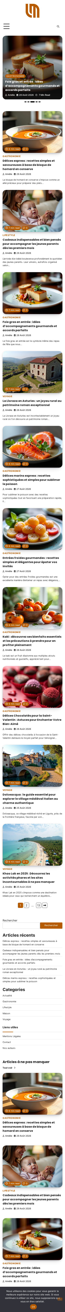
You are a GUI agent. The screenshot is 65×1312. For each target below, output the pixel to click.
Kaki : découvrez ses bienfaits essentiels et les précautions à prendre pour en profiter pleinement (32, 641)
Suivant (44, 905)
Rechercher (10, 920)
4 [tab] (35, 101)
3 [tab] (31, 101)
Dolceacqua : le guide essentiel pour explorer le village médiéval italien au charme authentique (30, 799)
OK (33, 1306)
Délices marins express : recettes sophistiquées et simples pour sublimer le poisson (31, 480)
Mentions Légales (12, 1036)
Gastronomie (12, 156)
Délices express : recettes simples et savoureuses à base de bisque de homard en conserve (29, 165)
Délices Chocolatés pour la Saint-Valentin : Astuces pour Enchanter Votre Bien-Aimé (32, 720)
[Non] (60, 1299)
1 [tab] (25, 101)
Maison (6, 1013)
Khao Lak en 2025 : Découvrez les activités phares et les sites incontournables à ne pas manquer (29, 878)
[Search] (58, 26)
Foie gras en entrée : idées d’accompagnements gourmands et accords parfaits (30, 326)
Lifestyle (9, 235)
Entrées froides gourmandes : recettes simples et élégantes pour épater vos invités (31, 562)
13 (38, 905)
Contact (7, 1042)
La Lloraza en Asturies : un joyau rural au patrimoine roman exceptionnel (32, 88)
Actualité (7, 995)
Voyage (11, 80)
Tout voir (7, 1067)
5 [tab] (39, 101)
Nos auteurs (9, 1048)
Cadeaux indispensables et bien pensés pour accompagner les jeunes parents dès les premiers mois (32, 244)
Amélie (11, 95)
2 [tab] (28, 101)
